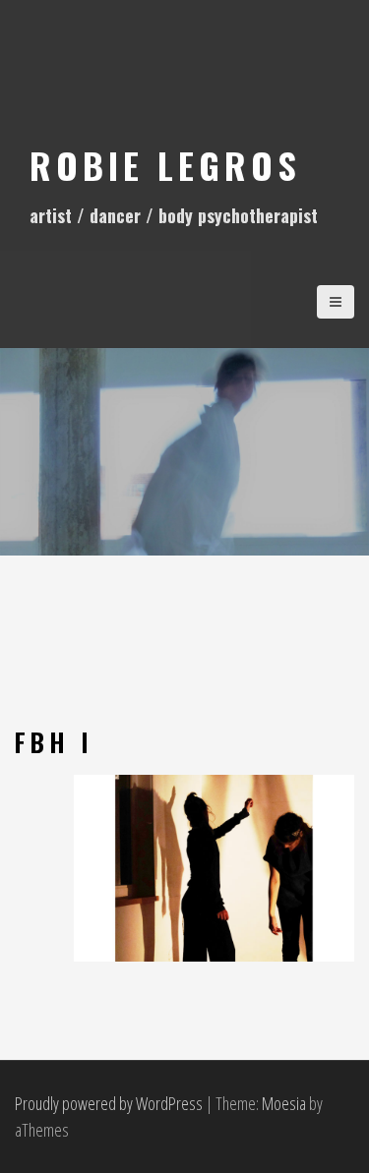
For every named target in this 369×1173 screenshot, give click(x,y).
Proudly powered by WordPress (109, 1103)
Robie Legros (165, 165)
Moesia (284, 1103)
